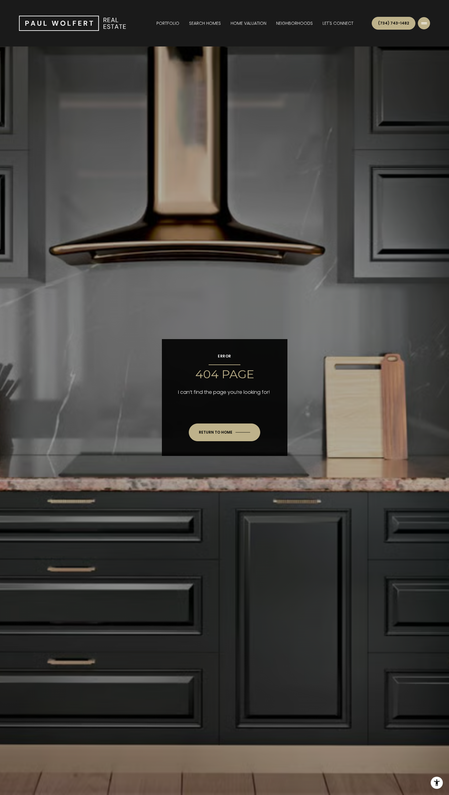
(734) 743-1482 (393, 23)
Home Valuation (248, 23)
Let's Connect (338, 23)
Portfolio (167, 23)
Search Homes (205, 23)
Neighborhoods (294, 23)
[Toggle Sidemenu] (424, 23)
